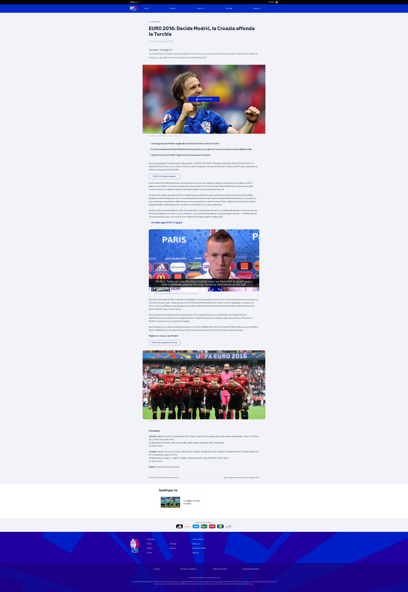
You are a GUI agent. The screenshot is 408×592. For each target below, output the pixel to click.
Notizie (149, 548)
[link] (146, 8)
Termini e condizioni (188, 569)
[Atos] (195, 526)
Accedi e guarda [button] (205, 99)
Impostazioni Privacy (251, 569)
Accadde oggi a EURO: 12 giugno (166, 223)
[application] (204, 260)
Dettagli (173, 544)
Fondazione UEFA (199, 548)
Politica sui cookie (220, 569)
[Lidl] (220, 526)
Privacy (157, 569)
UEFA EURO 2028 (133, 8)
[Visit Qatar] (228, 526)
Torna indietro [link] (155, 21)
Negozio (173, 548)
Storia (149, 552)
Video (149, 544)
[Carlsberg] (204, 526)
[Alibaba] (187, 526)
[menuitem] (154, 8)
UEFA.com (196, 544)
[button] (201, 8)
